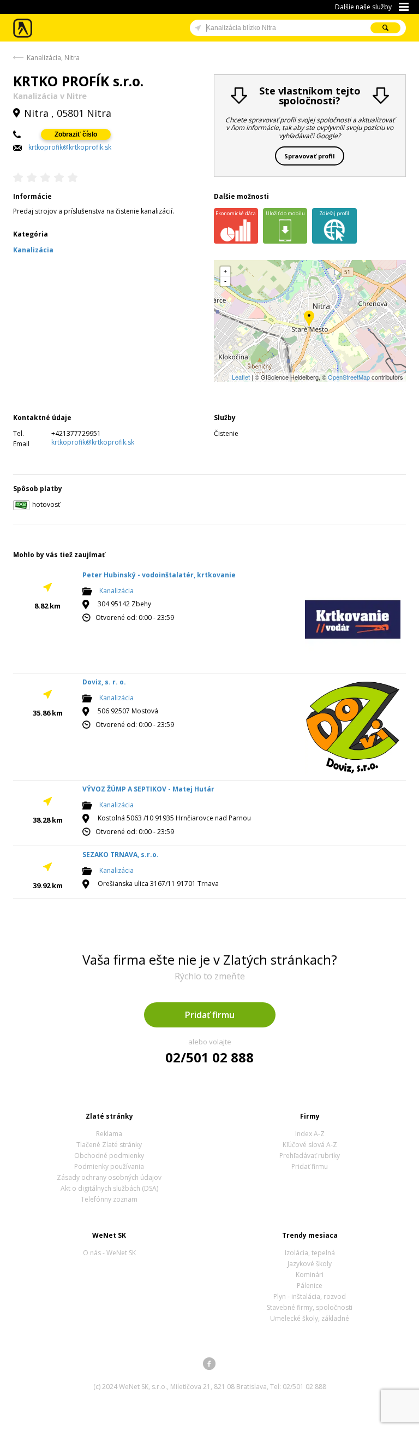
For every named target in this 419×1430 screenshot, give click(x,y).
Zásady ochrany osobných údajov (109, 1177)
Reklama (109, 1133)
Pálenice (309, 1285)
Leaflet (241, 377)
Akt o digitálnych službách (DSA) (109, 1188)
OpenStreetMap (349, 377)
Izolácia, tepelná (310, 1252)
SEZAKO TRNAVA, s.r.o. (120, 854)
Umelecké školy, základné (309, 1318)
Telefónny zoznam (109, 1199)
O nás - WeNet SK (109, 1252)
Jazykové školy (310, 1263)
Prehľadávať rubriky (309, 1155)
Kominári (310, 1274)
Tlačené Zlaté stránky (109, 1144)
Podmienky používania (109, 1166)
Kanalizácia (116, 591)
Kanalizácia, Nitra (53, 57)
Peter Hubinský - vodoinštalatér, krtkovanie (159, 575)
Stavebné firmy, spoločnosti (309, 1307)
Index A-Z (310, 1133)
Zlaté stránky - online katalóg (23, 28)
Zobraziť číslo (76, 134)
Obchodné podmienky (109, 1155)
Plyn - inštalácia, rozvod (309, 1296)
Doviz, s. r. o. (104, 682)
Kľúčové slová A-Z (310, 1144)
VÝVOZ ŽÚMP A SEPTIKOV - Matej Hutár (148, 789)
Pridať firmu (210, 1015)
